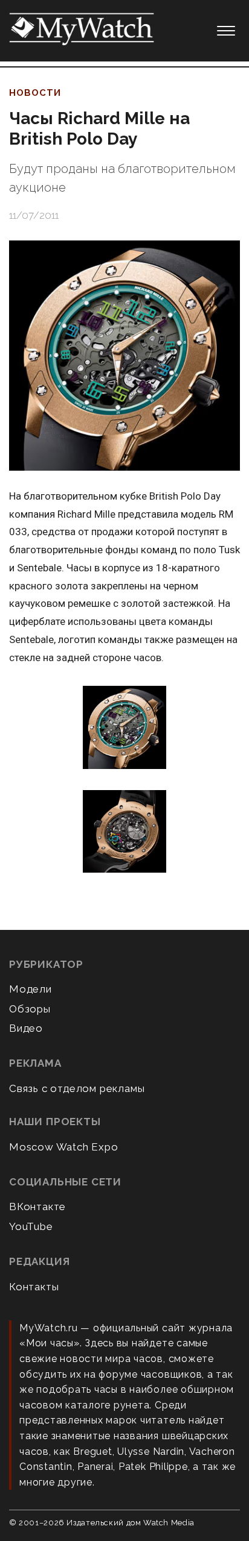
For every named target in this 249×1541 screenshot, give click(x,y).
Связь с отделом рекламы (76, 1088)
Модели (30, 989)
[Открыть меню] (226, 30)
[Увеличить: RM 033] (124, 728)
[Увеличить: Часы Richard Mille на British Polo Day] (124, 355)
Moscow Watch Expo (63, 1147)
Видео (26, 1028)
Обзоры (30, 1009)
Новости (35, 92)
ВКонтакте (37, 1206)
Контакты (34, 1287)
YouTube (31, 1226)
